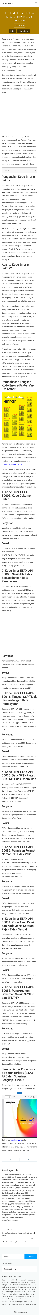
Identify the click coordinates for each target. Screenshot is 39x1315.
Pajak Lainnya (23, 31)
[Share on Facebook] (28, 1159)
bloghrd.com (7, 3)
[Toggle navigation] (36, 3)
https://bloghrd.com (10, 1220)
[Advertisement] (19, 115)
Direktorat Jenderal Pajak (12, 464)
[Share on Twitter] (11, 1159)
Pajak (12, 31)
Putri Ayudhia (10, 1170)
